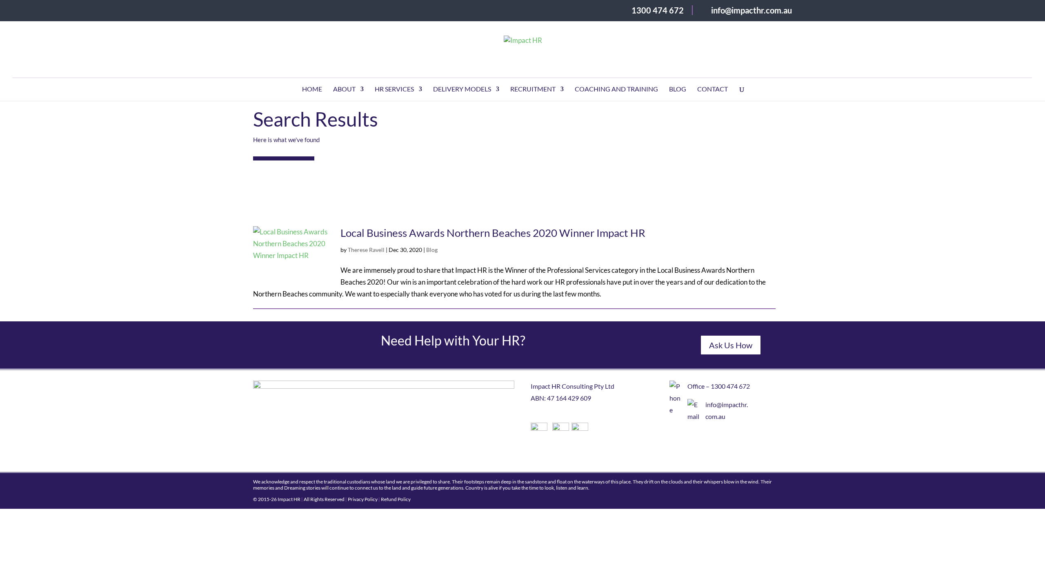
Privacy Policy (363, 499)
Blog (677, 89)
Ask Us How (730, 345)
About (344, 89)
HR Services (394, 89)
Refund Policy (396, 499)
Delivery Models (462, 89)
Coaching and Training (616, 89)
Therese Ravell (366, 249)
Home (312, 89)
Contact (712, 89)
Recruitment (533, 89)
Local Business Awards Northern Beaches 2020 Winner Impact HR (492, 232)
